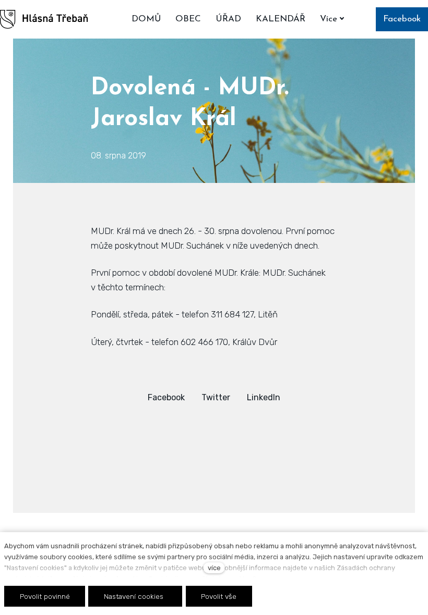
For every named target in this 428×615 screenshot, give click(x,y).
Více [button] (328, 19)
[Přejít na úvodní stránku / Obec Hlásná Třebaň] (44, 19)
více (214, 568)
